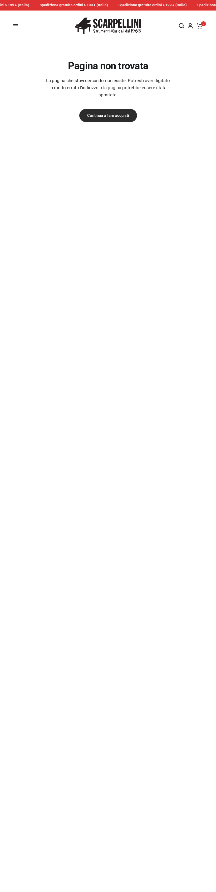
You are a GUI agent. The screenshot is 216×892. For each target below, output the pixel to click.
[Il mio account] (190, 26)
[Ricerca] (181, 26)
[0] (199, 26)
